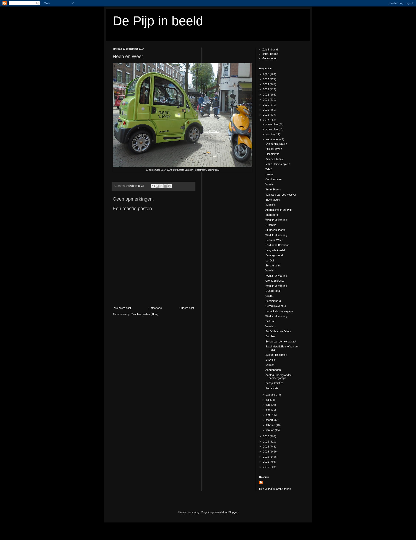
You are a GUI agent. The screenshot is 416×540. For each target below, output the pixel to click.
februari (271, 425)
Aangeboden (273, 369)
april (269, 415)
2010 (266, 467)
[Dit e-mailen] (153, 186)
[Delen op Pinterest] (169, 186)
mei (268, 409)
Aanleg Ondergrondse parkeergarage (278, 377)
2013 (266, 451)
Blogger (232, 512)
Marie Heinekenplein (277, 164)
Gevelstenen (269, 58)
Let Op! (269, 260)
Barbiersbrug (273, 301)
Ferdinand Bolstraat (277, 245)
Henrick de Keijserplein (279, 311)
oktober (271, 134)
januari (270, 430)
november (272, 129)
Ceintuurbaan (273, 179)
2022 (266, 94)
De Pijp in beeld (158, 21)
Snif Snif (270, 321)
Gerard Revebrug (275, 306)
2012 (266, 456)
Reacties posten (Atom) (144, 314)
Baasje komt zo (274, 383)
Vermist (269, 184)
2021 (266, 99)
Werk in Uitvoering (276, 316)
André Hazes (273, 189)
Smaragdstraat (274, 255)
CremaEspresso (274, 280)
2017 (266, 120)
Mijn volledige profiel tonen (275, 489)
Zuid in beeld (270, 49)
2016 (266, 436)
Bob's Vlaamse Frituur (278, 331)
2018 (266, 114)
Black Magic (272, 199)
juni (268, 404)
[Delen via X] (161, 186)
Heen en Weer (274, 240)
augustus (272, 394)
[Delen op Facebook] (165, 186)
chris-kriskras (270, 53)
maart (269, 420)
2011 (266, 461)
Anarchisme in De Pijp (278, 209)
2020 (266, 104)
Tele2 (268, 169)
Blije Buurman (273, 149)
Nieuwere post (122, 308)
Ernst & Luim (272, 265)
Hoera (269, 174)
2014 (266, 446)
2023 (266, 89)
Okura (269, 295)
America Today (274, 159)
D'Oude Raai (273, 290)
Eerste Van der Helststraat (280, 341)
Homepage (155, 308)
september (272, 139)
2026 (266, 74)
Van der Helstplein (276, 144)
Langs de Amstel (275, 250)
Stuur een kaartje (275, 230)
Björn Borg (271, 214)
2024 (266, 84)
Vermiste (270, 204)
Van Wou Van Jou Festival (280, 194)
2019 (266, 109)
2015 (266, 441)
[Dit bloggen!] (157, 186)
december (272, 124)
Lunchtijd (270, 225)
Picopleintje (272, 154)
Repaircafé (271, 388)
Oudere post (186, 308)
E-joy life (270, 359)
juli (268, 399)
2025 (266, 79)
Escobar (270, 336)
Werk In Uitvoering (276, 220)
